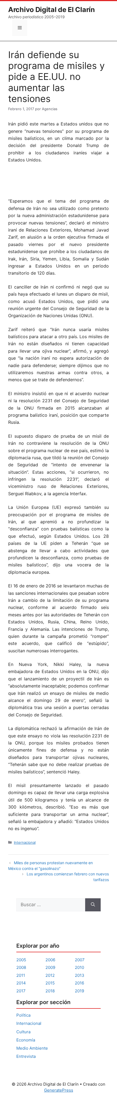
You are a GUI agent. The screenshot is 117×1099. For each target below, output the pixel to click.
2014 (21, 983)
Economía (25, 1040)
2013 (79, 975)
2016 (79, 983)
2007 (80, 959)
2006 (50, 959)
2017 (21, 990)
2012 (50, 975)
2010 (79, 967)
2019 (79, 990)
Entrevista (26, 1056)
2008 (21, 967)
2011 (20, 975)
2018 (50, 990)
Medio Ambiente (32, 1048)
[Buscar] (93, 904)
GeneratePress (58, 1090)
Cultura (23, 1031)
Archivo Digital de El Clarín (51, 9)
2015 (50, 983)
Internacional (25, 842)
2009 (50, 967)
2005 (21, 959)
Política (23, 1015)
